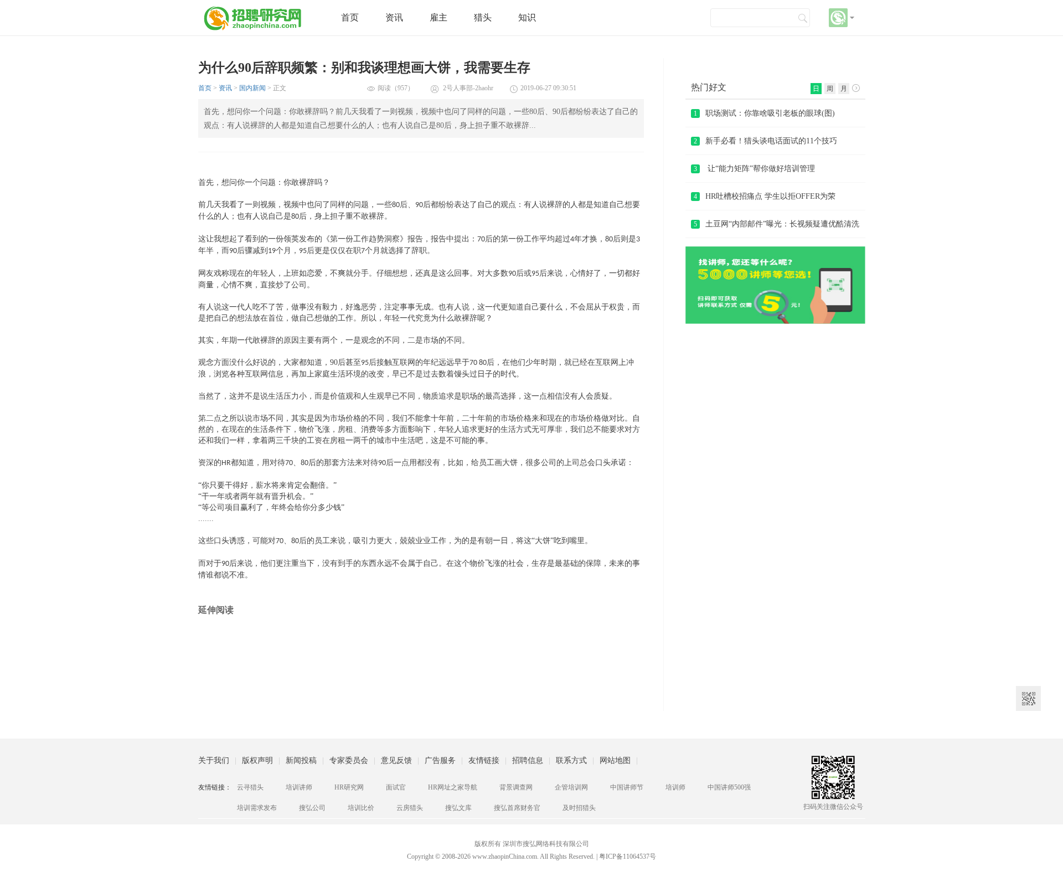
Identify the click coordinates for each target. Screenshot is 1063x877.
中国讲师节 (626, 787)
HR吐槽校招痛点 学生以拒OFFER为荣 (764, 196)
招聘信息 (527, 760)
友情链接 (483, 760)
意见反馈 (396, 760)
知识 (527, 17)
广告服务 (440, 760)
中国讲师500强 (729, 787)
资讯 (394, 17)
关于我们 (213, 760)
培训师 (675, 787)
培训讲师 (299, 787)
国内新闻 (252, 88)
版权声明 (257, 760)
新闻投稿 (301, 760)
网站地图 (615, 760)
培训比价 (361, 808)
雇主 (438, 17)
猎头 (483, 17)
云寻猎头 (250, 787)
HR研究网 (349, 787)
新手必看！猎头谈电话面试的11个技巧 (765, 141)
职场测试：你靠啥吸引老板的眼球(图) (764, 113)
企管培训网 (571, 787)
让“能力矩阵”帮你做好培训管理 (754, 168)
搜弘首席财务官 (517, 808)
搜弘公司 (312, 808)
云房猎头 (409, 808)
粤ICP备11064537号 (627, 856)
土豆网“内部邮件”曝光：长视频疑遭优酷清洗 (776, 224)
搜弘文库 (458, 808)
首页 (350, 17)
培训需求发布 (257, 808)
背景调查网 (516, 787)
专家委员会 (348, 760)
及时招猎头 (579, 808)
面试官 (396, 787)
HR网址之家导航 (452, 787)
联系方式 (571, 760)
